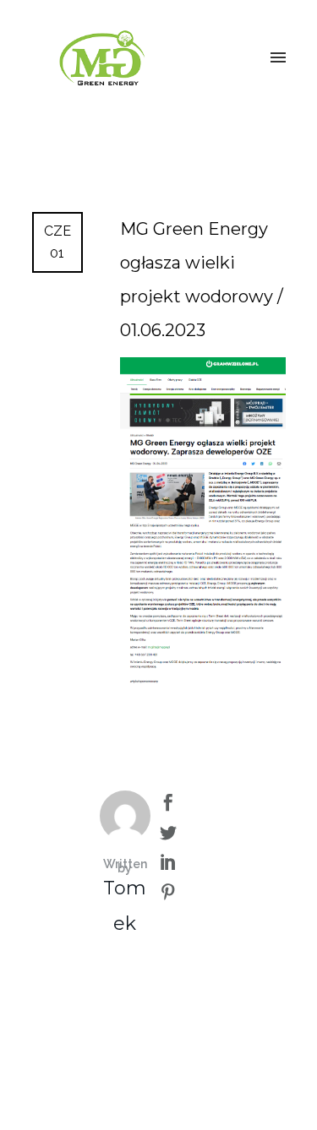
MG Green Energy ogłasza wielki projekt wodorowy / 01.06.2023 (201, 279)
